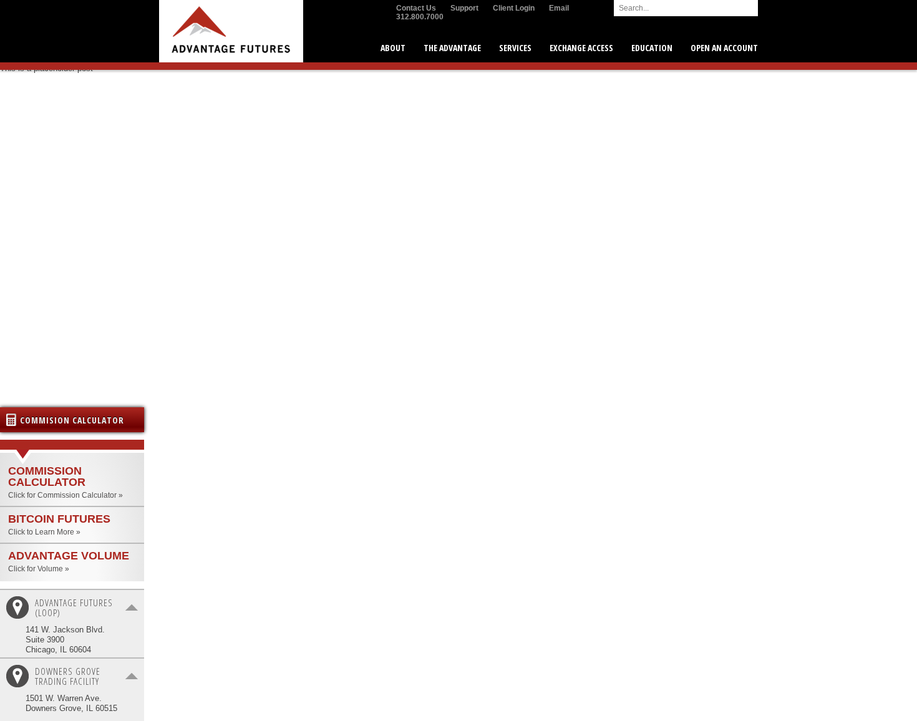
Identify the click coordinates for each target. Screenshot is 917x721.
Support (464, 8)
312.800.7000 (420, 16)
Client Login (514, 8)
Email (559, 8)
